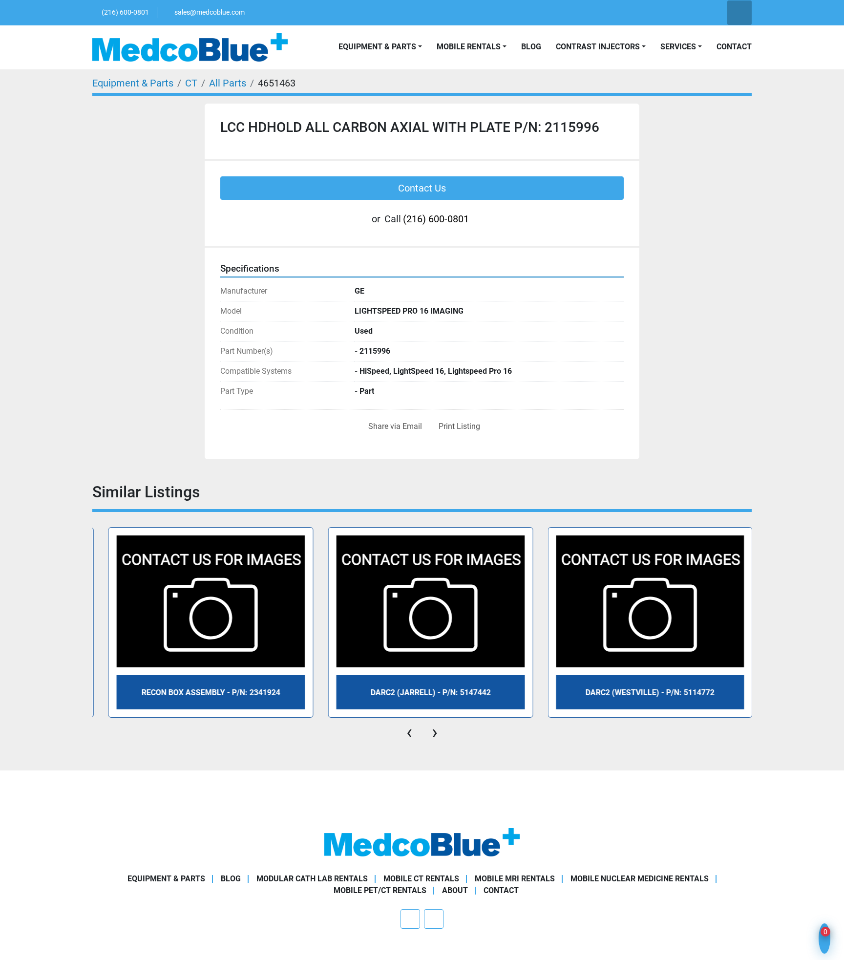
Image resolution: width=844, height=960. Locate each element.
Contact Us (422, 188)
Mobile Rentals (469, 46)
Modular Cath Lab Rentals (312, 878)
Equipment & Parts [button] (377, 46)
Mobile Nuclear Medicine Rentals (639, 878)
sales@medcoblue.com (209, 12)
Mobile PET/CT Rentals (380, 890)
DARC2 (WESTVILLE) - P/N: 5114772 (639, 692)
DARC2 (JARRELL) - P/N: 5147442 (420, 692)
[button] (471, 47)
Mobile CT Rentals (421, 878)
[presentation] (409, 732)
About (455, 890)
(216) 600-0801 (125, 12)
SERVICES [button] (678, 46)
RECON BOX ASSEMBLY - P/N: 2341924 (200, 692)
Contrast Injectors (598, 46)
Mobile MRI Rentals (515, 878)
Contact (734, 46)
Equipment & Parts (166, 878)
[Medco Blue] (422, 842)
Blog (531, 46)
